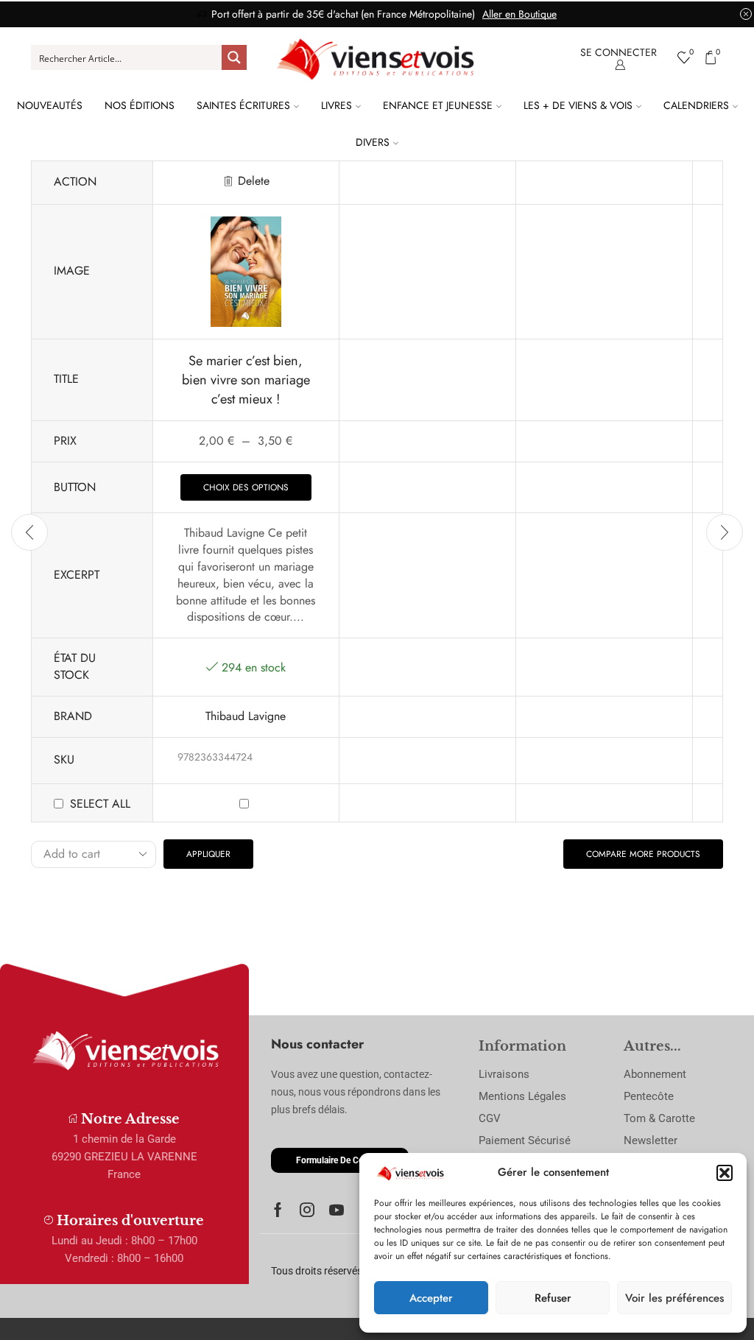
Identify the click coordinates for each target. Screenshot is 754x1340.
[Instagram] (307, 1209)
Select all (100, 804)
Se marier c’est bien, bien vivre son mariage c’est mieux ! (246, 380)
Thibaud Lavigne (245, 716)
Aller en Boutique (519, 14)
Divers (373, 142)
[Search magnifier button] (234, 57)
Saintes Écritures (243, 105)
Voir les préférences (674, 1298)
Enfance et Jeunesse (438, 105)
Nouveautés (49, 105)
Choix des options (246, 487)
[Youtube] (336, 1209)
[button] (724, 1173)
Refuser (553, 1298)
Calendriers (696, 105)
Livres (336, 105)
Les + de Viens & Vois (578, 105)
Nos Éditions (140, 105)
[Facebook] (278, 1209)
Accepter (431, 1298)
